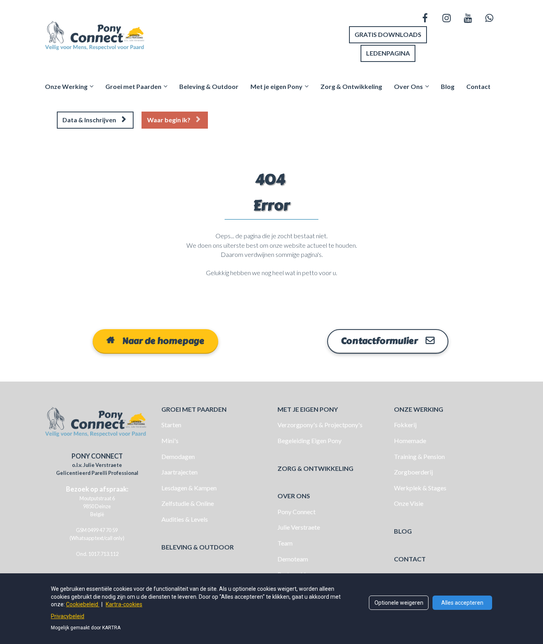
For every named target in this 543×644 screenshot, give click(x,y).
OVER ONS (293, 495)
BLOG (403, 531)
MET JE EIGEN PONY (307, 409)
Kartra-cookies (124, 604)
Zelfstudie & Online (187, 503)
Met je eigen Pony (276, 86)
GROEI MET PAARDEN (194, 409)
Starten (171, 424)
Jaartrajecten (179, 472)
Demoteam (292, 559)
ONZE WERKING (418, 409)
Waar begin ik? (168, 119)
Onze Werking (66, 86)
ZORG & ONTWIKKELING (315, 468)
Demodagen (178, 456)
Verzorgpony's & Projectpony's (320, 424)
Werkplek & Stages (420, 488)
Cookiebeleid (82, 604)
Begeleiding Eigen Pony (309, 440)
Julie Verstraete (298, 527)
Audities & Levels (184, 519)
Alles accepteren (462, 603)
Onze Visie (408, 503)
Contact (478, 86)
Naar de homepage (163, 341)
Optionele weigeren (398, 603)
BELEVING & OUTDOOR (197, 547)
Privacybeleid (67, 616)
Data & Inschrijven (89, 119)
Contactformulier (379, 341)
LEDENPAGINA (388, 53)
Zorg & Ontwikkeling (351, 86)
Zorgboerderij (413, 472)
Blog (447, 86)
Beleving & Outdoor (209, 86)
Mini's (169, 440)
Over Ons (408, 86)
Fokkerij (405, 424)
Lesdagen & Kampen (189, 488)
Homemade (410, 440)
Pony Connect (296, 511)
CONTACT (410, 559)
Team (285, 543)
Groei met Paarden (133, 86)
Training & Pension (419, 456)
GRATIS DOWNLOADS (388, 34)
